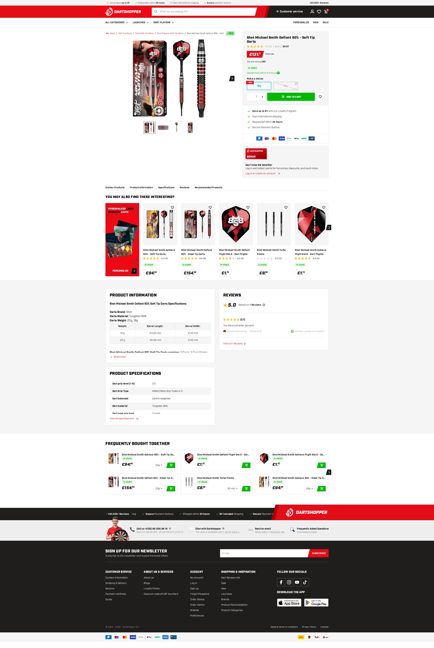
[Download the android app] (316, 603)
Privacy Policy (309, 627)
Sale (223, 583)
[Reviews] (264, 305)
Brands (225, 599)
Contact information (116, 577)
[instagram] (289, 582)
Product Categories (232, 610)
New (223, 588)
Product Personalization (234, 604)
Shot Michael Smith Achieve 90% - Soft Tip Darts (159, 252)
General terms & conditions (284, 627)
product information (141, 187)
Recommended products (208, 187)
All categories (115, 22)
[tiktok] (305, 582)
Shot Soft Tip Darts (144, 33)
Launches (139, 22)
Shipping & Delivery (116, 583)
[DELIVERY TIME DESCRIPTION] (278, 73)
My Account (196, 577)
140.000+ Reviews (319, 3)
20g (285, 85)
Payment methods (115, 594)
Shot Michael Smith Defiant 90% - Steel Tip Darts (196, 252)
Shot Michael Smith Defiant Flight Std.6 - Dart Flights (234, 252)
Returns (109, 588)
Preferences (197, 615)
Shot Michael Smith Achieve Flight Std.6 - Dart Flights (311, 252)
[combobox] (205, 11)
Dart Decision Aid (230, 577)
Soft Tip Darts (125, 33)
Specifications (166, 187)
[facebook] (281, 582)
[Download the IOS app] (289, 603)
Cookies (324, 627)
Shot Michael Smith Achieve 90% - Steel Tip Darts (298, 478)
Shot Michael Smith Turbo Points (271, 252)
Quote (108, 599)
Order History (197, 604)
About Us (149, 577)
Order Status (197, 599)
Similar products (114, 187)
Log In (193, 583)
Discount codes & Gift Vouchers (161, 594)
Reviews (184, 187)
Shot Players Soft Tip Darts (170, 33)
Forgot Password (199, 594)
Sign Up (194, 588)
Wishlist (194, 610)
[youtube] (297, 582)
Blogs (147, 583)
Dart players (162, 22)
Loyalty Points (152, 588)
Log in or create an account (260, 173)
